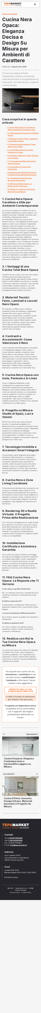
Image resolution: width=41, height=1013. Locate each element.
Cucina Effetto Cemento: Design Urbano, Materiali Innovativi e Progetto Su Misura (18, 802)
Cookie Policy (26, 892)
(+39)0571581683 (15, 838)
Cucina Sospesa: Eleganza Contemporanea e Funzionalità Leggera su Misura (19, 762)
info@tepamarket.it (18, 845)
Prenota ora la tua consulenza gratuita (20, 690)
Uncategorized (9, 14)
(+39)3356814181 (15, 840)
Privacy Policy (15, 892)
